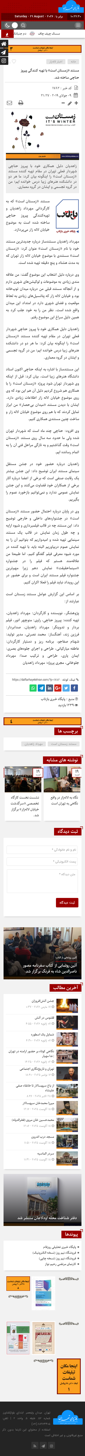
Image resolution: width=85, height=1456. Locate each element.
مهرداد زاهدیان (34, 743)
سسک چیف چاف (59, 33)
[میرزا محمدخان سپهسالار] (42, 1108)
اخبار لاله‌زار (56, 61)
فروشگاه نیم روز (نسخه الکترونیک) (54, 1253)
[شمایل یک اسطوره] (42, 1039)
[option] (62, 793)
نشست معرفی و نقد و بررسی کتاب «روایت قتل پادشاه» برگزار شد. (44, 968)
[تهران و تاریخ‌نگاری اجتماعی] (42, 1073)
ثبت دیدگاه (67, 902)
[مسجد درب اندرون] (42, 1141)
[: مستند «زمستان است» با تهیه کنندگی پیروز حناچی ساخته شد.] (9, 103)
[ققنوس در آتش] (42, 1022)
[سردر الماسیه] (42, 1158)
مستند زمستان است (63, 743)
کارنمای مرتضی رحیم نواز (60, 1264)
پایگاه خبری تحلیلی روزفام (59, 1247)
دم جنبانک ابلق (26, 33)
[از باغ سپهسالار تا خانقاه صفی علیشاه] (42, 1091)
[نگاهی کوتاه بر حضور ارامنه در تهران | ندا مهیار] (42, 1056)
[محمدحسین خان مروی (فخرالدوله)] (42, 1125)
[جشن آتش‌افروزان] (42, 1006)
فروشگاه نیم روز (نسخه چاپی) (57, 1258)
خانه (73, 61)
